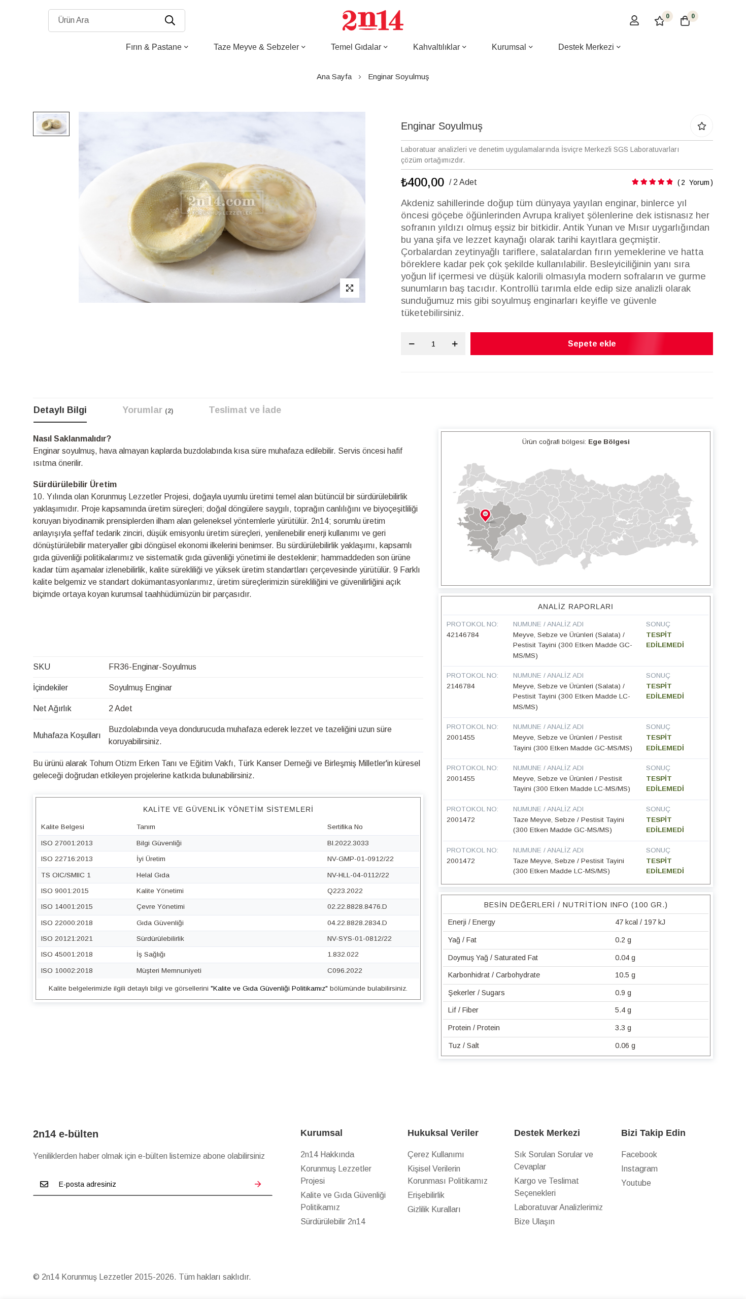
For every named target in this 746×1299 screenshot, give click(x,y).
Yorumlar (146, 410)
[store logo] (373, 20)
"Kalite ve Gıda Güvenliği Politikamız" (269, 988)
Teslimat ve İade (245, 410)
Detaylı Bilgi (60, 410)
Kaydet (258, 1184)
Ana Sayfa (334, 76)
